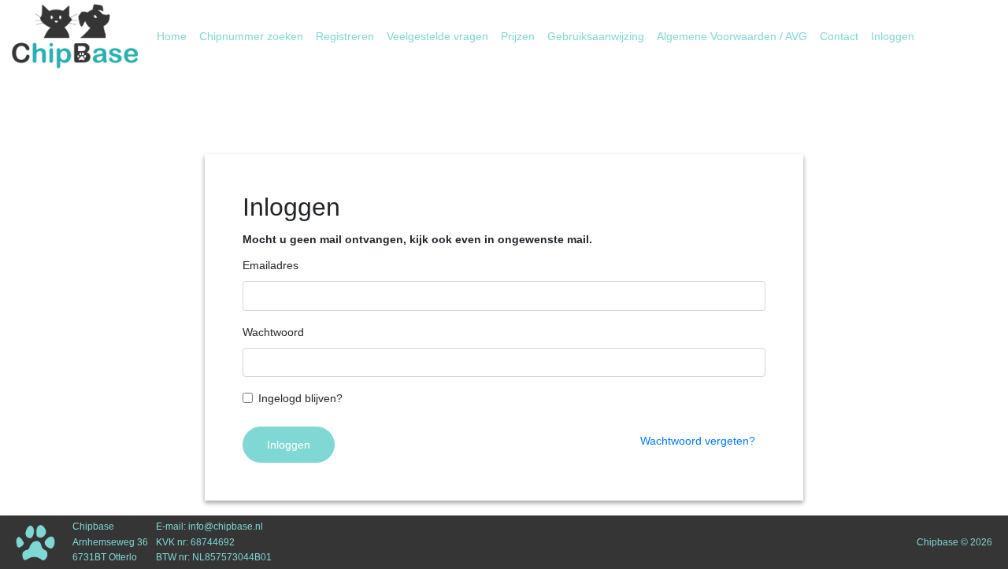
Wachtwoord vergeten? (697, 440)
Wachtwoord (273, 332)
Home (175, 35)
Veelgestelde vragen (437, 36)
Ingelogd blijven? (300, 398)
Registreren (345, 36)
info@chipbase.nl (225, 526)
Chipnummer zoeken (251, 36)
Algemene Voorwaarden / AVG (732, 36)
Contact (839, 36)
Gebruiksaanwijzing (595, 36)
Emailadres (270, 265)
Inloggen (892, 36)
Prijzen (518, 36)
